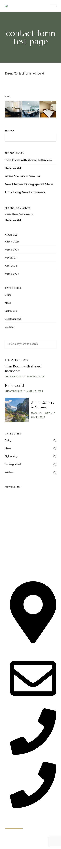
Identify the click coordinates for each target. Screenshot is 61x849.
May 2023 (11, 258)
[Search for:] (30, 344)
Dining (8, 295)
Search (10, 130)
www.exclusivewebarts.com (27, 846)
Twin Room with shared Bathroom (28, 160)
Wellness (10, 327)
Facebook (12, 532)
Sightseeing (11, 311)
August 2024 (12, 241)
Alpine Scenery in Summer (22, 176)
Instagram (6, 532)
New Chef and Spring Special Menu (29, 184)
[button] (14, 826)
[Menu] (53, 5)
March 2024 (12, 250)
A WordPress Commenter (17, 214)
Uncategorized (13, 319)
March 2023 (12, 274)
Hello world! (13, 168)
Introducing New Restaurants (25, 192)
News (8, 303)
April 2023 (11, 266)
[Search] (51, 344)
